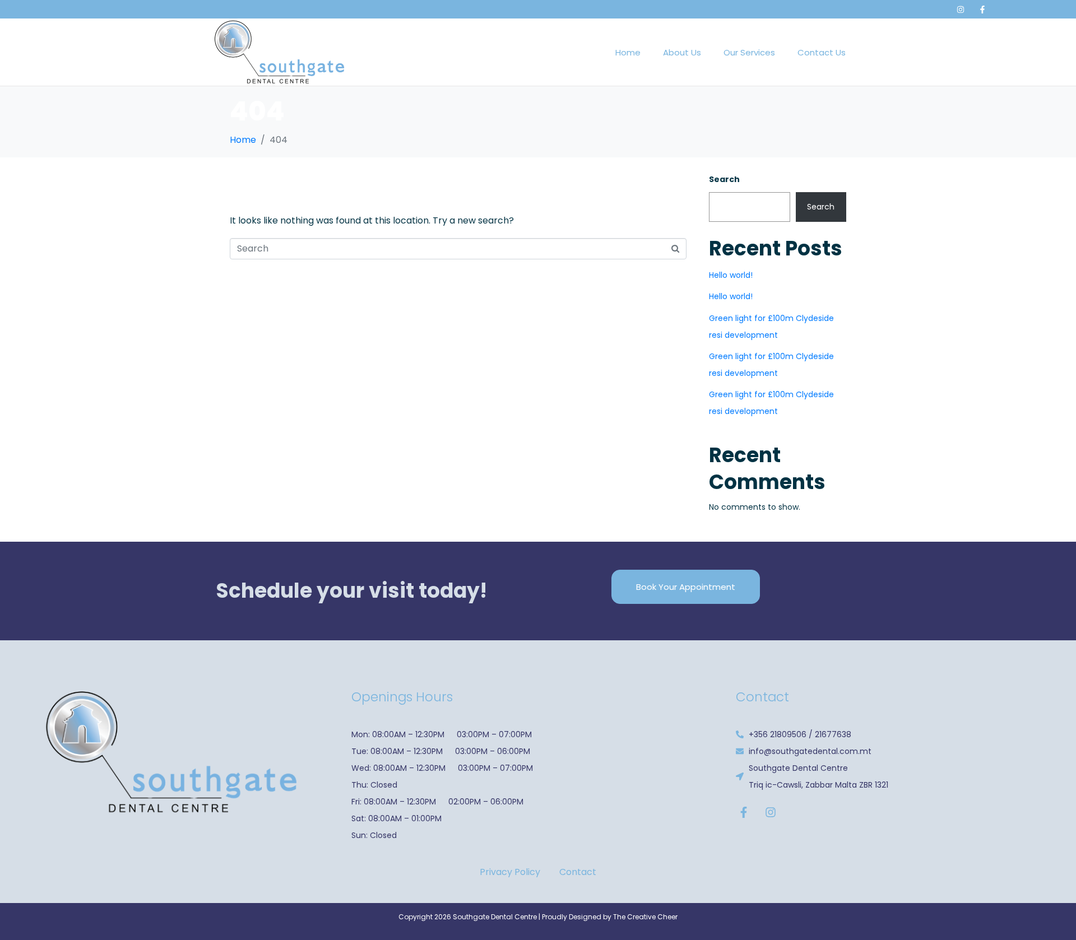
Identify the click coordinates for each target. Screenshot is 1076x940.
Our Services (749, 52)
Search (724, 179)
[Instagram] (960, 9)
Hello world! (731, 275)
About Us (682, 52)
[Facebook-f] (982, 9)
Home (628, 52)
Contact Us (821, 52)
